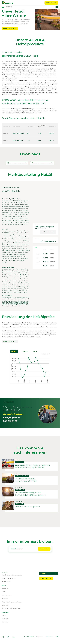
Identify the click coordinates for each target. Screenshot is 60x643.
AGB (57, 637)
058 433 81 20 (10, 421)
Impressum (39, 637)
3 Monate (25, 351)
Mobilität (5, 572)
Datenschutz (49, 637)
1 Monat (13, 351)
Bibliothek (5, 612)
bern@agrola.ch (11, 417)
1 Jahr (35, 351)
